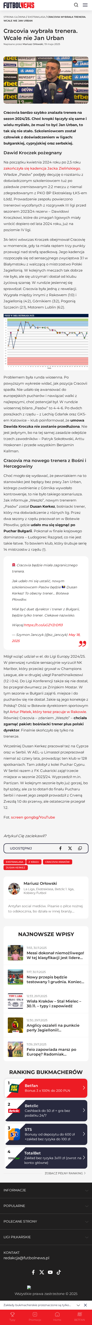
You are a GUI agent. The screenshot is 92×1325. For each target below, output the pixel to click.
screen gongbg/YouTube (33, 817)
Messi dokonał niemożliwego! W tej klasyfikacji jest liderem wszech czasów (55, 958)
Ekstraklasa (36, 16)
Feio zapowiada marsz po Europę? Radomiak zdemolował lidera (51, 1054)
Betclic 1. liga (64, 889)
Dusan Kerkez (15, 867)
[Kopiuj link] (80, 848)
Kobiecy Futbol (35, 893)
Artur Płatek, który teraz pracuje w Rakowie (48, 711)
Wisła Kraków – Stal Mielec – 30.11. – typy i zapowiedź (54, 1003)
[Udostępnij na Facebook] (60, 848)
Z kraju (34, 861)
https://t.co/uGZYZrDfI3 (43, 625)
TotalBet (32, 1153)
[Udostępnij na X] (70, 848)
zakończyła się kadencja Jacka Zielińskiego (42, 168)
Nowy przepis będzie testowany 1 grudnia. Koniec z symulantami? (54, 982)
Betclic (31, 1106)
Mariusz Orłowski (33, 44)
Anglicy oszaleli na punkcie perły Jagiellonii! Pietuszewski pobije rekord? (54, 1030)
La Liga (29, 889)
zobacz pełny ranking (64, 1173)
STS (28, 1129)
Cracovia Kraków (57, 861)
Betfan (31, 1085)
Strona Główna (14, 16)
